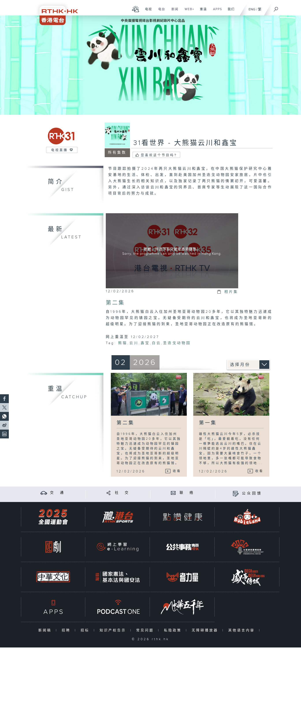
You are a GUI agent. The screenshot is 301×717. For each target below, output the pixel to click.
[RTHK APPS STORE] (53, 607)
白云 (156, 343)
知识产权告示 (114, 630)
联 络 (187, 493)
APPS (216, 11)
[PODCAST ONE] (117, 607)
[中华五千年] (182, 607)
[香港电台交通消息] (44, 493)
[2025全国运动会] (53, 517)
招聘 (67, 630)
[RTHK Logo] (56, 12)
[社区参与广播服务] (247, 547)
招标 (86, 630)
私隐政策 (174, 630)
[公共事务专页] (182, 547)
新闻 (173, 11)
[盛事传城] (247, 577)
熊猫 (122, 343)
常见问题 (146, 630)
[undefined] (135, 9)
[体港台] (117, 517)
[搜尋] (276, 7)
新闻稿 (46, 630)
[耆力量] (182, 577)
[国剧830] (53, 547)
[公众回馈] (236, 493)
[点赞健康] (182, 517)
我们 (229, 11)
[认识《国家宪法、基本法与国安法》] (117, 577)
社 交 (122, 493)
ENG (252, 9)
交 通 (57, 493)
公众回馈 (252, 493)
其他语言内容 (242, 630)
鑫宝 (145, 343)
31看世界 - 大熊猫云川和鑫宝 (185, 143)
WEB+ (187, 11)
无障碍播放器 (206, 630)
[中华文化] (53, 577)
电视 (147, 11)
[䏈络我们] (173, 493)
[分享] (108, 493)
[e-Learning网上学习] (117, 547)
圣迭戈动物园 (177, 343)
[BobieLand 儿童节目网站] (247, 517)
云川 (134, 343)
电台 (160, 11)
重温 (202, 11)
